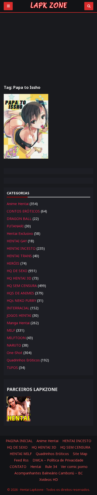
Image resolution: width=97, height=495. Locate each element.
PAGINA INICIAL (19, 440)
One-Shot (14, 352)
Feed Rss (21, 460)
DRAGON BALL (19, 218)
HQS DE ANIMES (20, 293)
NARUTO (14, 345)
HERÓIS (13, 263)
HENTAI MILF (21, 453)
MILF (11, 330)
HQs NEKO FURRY (21, 300)
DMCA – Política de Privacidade (58, 460)
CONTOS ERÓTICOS (23, 211)
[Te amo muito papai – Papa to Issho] (26, 126)
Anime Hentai (18, 203)
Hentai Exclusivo (20, 233)
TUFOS (12, 367)
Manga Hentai (18, 322)
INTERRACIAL (18, 308)
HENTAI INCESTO (21, 248)
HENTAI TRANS (19, 255)
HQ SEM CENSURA (22, 285)
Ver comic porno (74, 466)
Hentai (35, 466)
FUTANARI (15, 226)
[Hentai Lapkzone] (48, 9)
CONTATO (18, 466)
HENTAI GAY (17, 241)
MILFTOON (16, 337)
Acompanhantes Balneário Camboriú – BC (48, 473)
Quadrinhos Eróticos (23, 360)
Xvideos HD (48, 479)
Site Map (80, 453)
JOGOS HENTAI (19, 315)
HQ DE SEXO (17, 270)
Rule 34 (51, 466)
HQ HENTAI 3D (19, 278)
